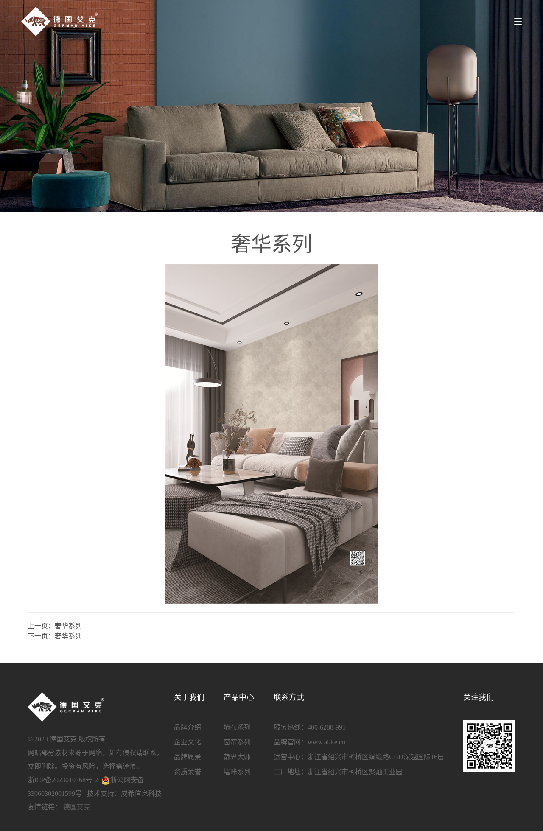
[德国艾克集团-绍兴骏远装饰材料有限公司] (59, 21)
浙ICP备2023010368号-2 (63, 779)
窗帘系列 (237, 742)
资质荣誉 (187, 771)
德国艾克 (76, 807)
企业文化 (187, 742)
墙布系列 (237, 727)
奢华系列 (68, 626)
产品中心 (239, 697)
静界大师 (237, 757)
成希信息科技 (141, 793)
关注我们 (478, 697)
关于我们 (189, 697)
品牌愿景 (187, 757)
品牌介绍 (187, 727)
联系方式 (289, 697)
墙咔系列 (237, 771)
